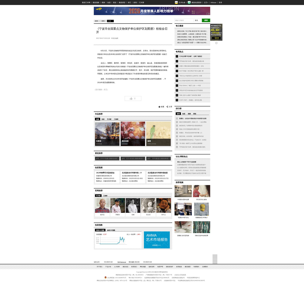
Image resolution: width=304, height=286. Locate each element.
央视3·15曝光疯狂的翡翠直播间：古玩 (191, 66)
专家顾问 (196, 266)
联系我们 (134, 266)
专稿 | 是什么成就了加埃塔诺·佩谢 (190, 95)
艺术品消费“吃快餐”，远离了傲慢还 (190, 56)
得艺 (129, 2)
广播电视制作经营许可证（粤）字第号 (159, 275)
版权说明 (151, 266)
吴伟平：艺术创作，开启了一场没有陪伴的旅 (191, 170)
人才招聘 (117, 266)
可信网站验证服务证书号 (191, 280)
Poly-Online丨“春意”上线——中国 (190, 85)
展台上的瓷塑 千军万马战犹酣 (186, 162)
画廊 (103, 2)
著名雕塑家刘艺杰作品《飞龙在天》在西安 (192, 140)
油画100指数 (111, 230)
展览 (114, 2)
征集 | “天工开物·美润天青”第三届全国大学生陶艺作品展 (198, 31)
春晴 (149, 141)
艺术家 (141, 2)
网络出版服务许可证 (146, 280)
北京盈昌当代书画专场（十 (132, 173)
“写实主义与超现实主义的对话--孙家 (190, 76)
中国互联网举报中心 (193, 278)
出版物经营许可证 (169, 280)
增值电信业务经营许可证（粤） (129, 275)
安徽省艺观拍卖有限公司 (104, 176)
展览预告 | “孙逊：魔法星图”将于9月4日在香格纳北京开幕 (199, 37)
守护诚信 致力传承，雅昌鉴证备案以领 (191, 61)
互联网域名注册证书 (178, 278)
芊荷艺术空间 (151, 144)
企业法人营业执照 (180, 275)
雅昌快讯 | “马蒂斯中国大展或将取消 (190, 125)
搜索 (206, 20)
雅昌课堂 (122, 2)
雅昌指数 (96, 2)
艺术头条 (182, 2)
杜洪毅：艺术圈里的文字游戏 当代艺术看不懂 (191, 173)
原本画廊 (99, 144)
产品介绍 (108, 266)
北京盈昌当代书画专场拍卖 (158, 173)
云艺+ (206, 2)
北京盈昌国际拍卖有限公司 (130, 176)
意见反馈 (215, 261)
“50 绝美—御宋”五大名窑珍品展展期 (190, 143)
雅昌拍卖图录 (197, 2)
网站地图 (143, 266)
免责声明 (160, 266)
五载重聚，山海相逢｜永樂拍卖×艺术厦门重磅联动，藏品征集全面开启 (203, 34)
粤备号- (135, 278)
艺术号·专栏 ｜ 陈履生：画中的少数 (190, 100)
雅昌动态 (125, 266)
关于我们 (99, 266)
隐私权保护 (169, 266)
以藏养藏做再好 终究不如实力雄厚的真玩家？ (191, 165)
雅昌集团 (187, 266)
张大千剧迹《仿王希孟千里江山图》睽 (191, 71)
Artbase (213, 2)
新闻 (135, 2)
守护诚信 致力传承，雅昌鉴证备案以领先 (192, 147)
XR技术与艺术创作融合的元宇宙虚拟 (191, 90)
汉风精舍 (125, 144)
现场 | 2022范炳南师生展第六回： (190, 129)
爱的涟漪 (125, 141)
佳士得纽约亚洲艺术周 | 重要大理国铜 (191, 80)
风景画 (98, 141)
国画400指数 (100, 230)
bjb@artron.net (122, 262)
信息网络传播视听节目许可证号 (156, 278)
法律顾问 (205, 266)
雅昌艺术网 (86, 2)
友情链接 (179, 266)
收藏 (162, 107)
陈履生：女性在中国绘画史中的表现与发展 (192, 118)
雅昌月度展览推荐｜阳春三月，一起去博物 (192, 122)
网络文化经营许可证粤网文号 (112, 280)
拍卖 (109, 2)
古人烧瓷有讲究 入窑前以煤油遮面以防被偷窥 (191, 167)
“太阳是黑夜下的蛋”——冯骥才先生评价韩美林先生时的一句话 (201, 42)
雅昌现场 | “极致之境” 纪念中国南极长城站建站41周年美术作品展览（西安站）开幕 (207, 40)
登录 (220, 2)
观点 (179, 42)
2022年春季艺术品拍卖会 (105, 173)
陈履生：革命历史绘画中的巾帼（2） (191, 133)
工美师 (116, 119)
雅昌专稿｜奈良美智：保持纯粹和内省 (191, 136)
